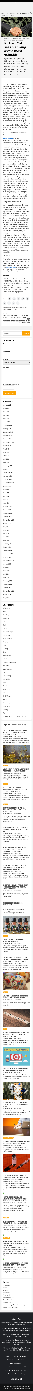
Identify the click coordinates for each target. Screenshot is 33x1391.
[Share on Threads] (13, 303)
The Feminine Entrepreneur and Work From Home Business (16, 1142)
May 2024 (6, 496)
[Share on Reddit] (4, 303)
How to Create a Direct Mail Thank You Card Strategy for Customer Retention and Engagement (16, 289)
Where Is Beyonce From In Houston (14, 716)
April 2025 (6, 459)
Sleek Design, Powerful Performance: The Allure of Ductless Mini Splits (15, 789)
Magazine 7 (17, 1388)
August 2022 (7, 564)
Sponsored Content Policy (11, 1307)
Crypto (5, 628)
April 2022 (6, 574)
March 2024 (6, 503)
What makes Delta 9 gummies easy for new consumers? (15, 1264)
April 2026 (6, 418)
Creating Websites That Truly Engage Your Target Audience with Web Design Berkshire (16, 959)
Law (4, 672)
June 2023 (6, 530)
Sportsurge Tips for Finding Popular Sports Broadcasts (15, 1222)
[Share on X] (14, 298)
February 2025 (7, 466)
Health (5, 659)
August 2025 (7, 446)
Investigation (7, 669)
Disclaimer (6, 1292)
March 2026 (6, 422)
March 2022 (6, 578)
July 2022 (6, 567)
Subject (5, 359)
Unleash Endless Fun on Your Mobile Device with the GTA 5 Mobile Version (15, 887)
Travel (5, 713)
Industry (6, 666)
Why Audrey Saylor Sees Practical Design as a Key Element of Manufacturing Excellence (16, 1329)
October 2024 (7, 479)
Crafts (5, 625)
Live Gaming (7, 676)
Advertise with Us (8, 1297)
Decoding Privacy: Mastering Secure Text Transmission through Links (15, 732)
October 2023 (7, 517)
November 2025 (8, 435)
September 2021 (8, 591)
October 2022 (7, 557)
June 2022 (6, 571)
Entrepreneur (7, 639)
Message (6, 367)
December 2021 (8, 584)
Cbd (4, 622)
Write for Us (6, 1295)
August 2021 (7, 594)
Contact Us (6, 1285)
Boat (4, 611)
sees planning (7, 309)
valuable (14, 309)
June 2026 (6, 412)
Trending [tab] (21, 725)
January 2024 (7, 510)
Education (6, 635)
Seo (4, 693)
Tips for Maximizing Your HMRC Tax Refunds (16, 321)
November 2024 (8, 476)
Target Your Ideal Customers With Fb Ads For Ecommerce (15, 315)
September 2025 (8, 442)
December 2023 (8, 513)
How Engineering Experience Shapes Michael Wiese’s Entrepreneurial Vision (16, 1335)
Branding (6, 615)
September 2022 (8, 561)
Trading (5, 710)
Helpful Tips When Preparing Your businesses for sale (15, 1069)
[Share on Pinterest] (27, 298)
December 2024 (8, 473)
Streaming (6, 703)
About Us (6, 1290)
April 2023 (6, 537)
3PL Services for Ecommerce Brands (16, 279)
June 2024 (6, 493)
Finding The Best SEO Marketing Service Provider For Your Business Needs (16, 1034)
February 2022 (7, 581)
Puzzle (5, 686)
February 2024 (7, 506)
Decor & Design (8, 632)
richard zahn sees (21, 308)
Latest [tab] (13, 725)
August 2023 (7, 523)
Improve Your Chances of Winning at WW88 (13, 940)
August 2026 (7, 405)
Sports (5, 699)
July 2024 (6, 490)
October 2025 (7, 439)
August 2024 (7, 486)
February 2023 (7, 544)
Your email (6, 351)
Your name (6, 344)
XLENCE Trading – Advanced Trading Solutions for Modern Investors (16, 1243)
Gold (4, 652)
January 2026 (7, 429)
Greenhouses (7, 655)
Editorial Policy (7, 1302)
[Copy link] (18, 303)
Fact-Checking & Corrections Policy (14, 1305)
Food (4, 645)
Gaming (5, 649)
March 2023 (6, 540)
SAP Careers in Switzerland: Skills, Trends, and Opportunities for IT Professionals (16, 1349)
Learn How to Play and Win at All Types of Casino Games (16, 770)
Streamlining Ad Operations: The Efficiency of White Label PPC (16, 829)
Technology (7, 706)
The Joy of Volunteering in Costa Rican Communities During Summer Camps (14, 867)
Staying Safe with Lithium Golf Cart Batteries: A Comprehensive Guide (14, 849)
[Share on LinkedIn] (18, 298)
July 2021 (6, 598)
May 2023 (6, 533)
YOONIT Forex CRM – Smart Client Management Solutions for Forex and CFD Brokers (17, 283)
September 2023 (8, 520)
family (14, 308)
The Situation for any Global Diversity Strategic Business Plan (15, 1104)
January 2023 (7, 547)
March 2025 (6, 462)
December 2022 (8, 550)
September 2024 (8, 483)
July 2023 (6, 527)
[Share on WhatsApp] (23, 298)
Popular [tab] (6, 725)
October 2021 (7, 588)
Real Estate (6, 689)
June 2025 (6, 452)
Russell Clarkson (10, 1203)
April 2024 (6, 500)
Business (9, 308)
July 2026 (6, 408)
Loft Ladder (6, 679)
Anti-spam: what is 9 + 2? (11, 384)
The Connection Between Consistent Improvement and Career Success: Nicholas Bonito (16, 1342)
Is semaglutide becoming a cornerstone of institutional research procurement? (16, 1177)
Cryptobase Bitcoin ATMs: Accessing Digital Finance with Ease (14, 810)
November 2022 (8, 554)
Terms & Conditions (9, 1300)
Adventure (6, 608)
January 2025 (7, 469)
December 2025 (8, 432)
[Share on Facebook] (9, 298)
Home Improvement (9, 662)
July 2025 (6, 449)
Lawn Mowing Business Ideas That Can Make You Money (15, 997)
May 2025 (6, 456)
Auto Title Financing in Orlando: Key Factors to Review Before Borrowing (16, 1324)
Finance (5, 642)
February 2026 (7, 425)
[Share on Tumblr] (9, 303)
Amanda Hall (10, 59)
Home (5, 1288)
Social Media (7, 696)
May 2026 (6, 415)
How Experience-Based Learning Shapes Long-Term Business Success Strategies (15, 1199)
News (5, 683)
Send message (9, 393)
